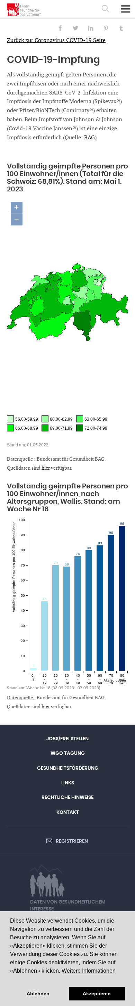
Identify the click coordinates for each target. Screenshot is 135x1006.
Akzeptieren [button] (97, 993)
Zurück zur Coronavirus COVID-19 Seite (56, 40)
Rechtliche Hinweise (67, 797)
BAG (89, 137)
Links (67, 783)
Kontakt (67, 812)
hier (46, 468)
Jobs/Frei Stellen (67, 738)
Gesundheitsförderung (67, 768)
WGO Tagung (68, 753)
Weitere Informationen (89, 971)
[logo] (24, 9)
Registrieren (72, 841)
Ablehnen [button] (38, 993)
